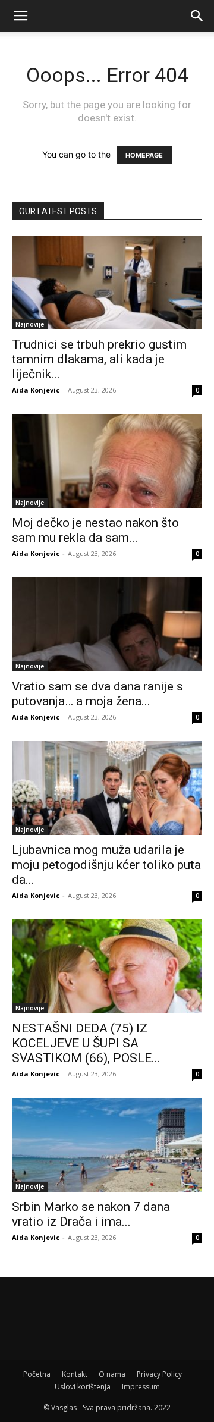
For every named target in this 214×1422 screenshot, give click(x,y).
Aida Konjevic (35, 389)
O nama (112, 1374)
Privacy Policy (159, 1374)
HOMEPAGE (144, 155)
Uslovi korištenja (83, 1387)
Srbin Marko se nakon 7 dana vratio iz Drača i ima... (91, 1214)
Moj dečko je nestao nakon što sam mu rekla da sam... (95, 530)
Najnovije (29, 324)
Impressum (141, 1387)
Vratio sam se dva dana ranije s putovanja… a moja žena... (97, 693)
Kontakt (74, 1374)
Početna (37, 1374)
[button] (20, 16)
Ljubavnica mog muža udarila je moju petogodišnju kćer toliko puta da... (106, 865)
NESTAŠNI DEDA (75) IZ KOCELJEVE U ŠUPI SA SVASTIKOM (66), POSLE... (86, 1043)
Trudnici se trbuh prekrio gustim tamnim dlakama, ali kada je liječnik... (99, 359)
